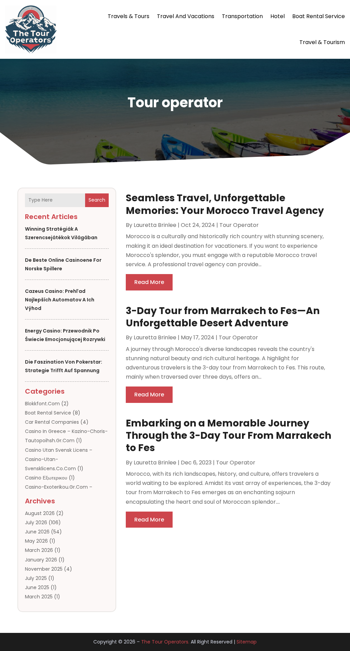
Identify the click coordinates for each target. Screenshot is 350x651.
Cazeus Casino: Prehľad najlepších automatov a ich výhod (59, 300)
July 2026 (36, 522)
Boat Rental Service (318, 16)
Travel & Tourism (322, 42)
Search (97, 199)
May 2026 (36, 541)
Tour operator (239, 225)
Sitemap (247, 641)
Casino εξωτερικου (46, 477)
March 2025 (39, 596)
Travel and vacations (185, 16)
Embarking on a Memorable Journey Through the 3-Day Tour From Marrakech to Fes (228, 436)
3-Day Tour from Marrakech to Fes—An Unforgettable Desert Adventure (223, 317)
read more (149, 282)
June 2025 (37, 587)
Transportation (242, 16)
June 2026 (37, 531)
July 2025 (36, 578)
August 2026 (40, 513)
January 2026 (41, 559)
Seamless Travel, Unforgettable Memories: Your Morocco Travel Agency (225, 204)
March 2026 (39, 550)
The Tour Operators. (165, 641)
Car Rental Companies (52, 422)
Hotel (277, 16)
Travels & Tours (128, 16)
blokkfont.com (42, 403)
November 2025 (44, 569)
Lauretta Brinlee (155, 225)
